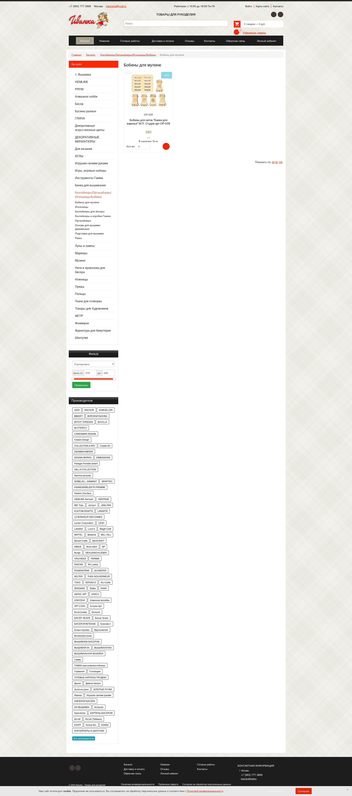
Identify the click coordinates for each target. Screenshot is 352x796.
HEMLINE (81, 82)
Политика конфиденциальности (137, 784)
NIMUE (77, 546)
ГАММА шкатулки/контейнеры (89, 665)
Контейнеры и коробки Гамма (93, 216)
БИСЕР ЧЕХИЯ (82, 617)
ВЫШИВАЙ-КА (81, 647)
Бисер (79, 104)
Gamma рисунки (82, 475)
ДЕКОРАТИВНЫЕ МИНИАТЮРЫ (87, 139)
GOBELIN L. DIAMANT (85, 481)
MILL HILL (106, 534)
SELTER (78, 576)
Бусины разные (85, 111)
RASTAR (78, 564)
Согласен (303, 791)
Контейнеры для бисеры (89, 211)
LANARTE (103, 510)
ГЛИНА (80, 118)
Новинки (165, 764)
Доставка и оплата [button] (163, 41)
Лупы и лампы (85, 246)
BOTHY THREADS (83, 421)
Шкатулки (81, 338)
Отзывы (164, 769)
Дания (77, 683)
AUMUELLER (106, 409)
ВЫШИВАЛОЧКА (103, 647)
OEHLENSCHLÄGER (96, 552)
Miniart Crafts (80, 540)
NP (103, 546)
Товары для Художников (91, 308)
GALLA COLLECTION (85, 469)
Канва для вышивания (90, 185)
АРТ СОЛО (79, 605)
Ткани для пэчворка (88, 301)
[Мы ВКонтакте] (280, 14)
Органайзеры (83, 220)
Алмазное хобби (86, 96)
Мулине (80, 260)
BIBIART (78, 415)
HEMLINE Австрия (83, 499)
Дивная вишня (93, 683)
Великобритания (83, 635)
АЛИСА (95, 594)
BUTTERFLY (80, 427)
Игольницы (81, 207)
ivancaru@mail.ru (116, 6)
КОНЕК (105, 724)
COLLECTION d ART (84, 445)
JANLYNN (106, 505)
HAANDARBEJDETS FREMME (89, 487)
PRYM (79, 89)
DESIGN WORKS (82, 457)
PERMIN (95, 558)
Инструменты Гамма (89, 178)
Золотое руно (81, 689)
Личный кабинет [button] (266, 41)
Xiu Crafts (105, 582)
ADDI (77, 409)
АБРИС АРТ (80, 594)
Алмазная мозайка (99, 600)
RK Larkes (93, 564)
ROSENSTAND (81, 570)
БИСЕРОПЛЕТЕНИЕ (85, 623)
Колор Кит (91, 724)
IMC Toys (78, 505)
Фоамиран (82, 323)
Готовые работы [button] (130, 41)
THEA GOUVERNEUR (98, 576)
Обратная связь (132, 773)
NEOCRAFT (98, 540)
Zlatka (93, 588)
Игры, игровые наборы (90, 171)
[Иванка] (72, 39)
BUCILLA (102, 421)
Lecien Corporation (84, 522)
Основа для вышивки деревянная (87, 227)
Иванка (78, 695)
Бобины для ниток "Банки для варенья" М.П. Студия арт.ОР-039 (148, 121)
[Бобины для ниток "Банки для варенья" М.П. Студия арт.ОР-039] (148, 92)
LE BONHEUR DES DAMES (88, 516)
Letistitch (78, 528)
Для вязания (83, 149)
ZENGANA (79, 588)
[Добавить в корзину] (166, 146)
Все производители (83, 738)
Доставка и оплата (134, 769)
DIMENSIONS (103, 457)
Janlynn (92, 505)
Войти (248, 6)
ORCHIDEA (80, 558)
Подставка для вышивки (89, 233)
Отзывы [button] (189, 41)
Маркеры (81, 253)
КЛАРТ (77, 724)
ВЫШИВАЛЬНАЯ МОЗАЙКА (88, 653)
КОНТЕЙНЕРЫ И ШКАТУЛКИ (89, 730)
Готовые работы (206, 764)
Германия (79, 671)
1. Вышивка (83, 74)
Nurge (77, 552)
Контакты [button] (209, 41)
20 (273, 162)
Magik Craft (105, 528)
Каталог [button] (85, 41)
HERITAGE (103, 499)
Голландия (95, 671)
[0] (236, 32)
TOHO (77, 582)
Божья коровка (81, 629)
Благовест (105, 623)
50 (276, 162)
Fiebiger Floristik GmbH (86, 463)
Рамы (78, 238)
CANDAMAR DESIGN (85, 433)
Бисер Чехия (101, 617)
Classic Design (81, 439)
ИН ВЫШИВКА (81, 707)
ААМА (103, 588)
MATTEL (78, 534)
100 (280, 162)
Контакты (278, 6)
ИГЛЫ (79, 156)
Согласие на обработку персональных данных (206, 784)
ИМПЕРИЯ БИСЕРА (84, 700)
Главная (76, 54)
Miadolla (91, 534)
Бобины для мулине (87, 202)
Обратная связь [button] (235, 41)
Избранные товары (254, 32)
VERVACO (90, 582)
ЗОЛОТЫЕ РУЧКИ (102, 689)
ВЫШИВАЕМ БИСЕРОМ (86, 641)
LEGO (101, 522)
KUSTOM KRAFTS (83, 510)
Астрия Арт (96, 605)
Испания (98, 707)
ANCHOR (89, 409)
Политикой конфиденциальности (205, 791)
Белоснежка (80, 612)
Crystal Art (105, 445)
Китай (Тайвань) (93, 718)
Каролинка (79, 712)
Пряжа (79, 287)
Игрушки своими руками (91, 163)
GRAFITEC (107, 481)
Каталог (91, 54)
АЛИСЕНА (79, 600)
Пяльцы (80, 294)
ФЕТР (79, 316)
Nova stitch (91, 546)
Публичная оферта (168, 784)
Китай (77, 718)
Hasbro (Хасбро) (82, 493)
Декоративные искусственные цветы (89, 128)
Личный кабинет (169, 773)
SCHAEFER (100, 570)
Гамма (77, 659)
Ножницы (81, 279)
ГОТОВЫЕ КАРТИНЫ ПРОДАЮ (90, 677)
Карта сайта (262, 6)
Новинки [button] (104, 41)
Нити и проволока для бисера (90, 270)
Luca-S (91, 528)
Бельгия (96, 612)
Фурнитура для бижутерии (93, 330)
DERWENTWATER (83, 451)
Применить (81, 385)
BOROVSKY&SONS (97, 415)
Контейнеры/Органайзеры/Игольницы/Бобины (128, 54)
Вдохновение (101, 629)
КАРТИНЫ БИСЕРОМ (101, 712)
